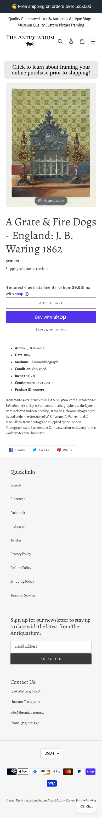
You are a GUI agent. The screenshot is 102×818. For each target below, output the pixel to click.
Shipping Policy (22, 581)
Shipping (12, 269)
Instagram (18, 526)
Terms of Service (22, 595)
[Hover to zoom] (51, 145)
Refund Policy (20, 568)
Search (15, 485)
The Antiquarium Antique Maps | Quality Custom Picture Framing (56, 800)
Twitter (15, 540)
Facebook (17, 513)
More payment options (51, 329)
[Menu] (93, 41)
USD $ (49, 753)
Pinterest (17, 499)
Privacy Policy (20, 554)
